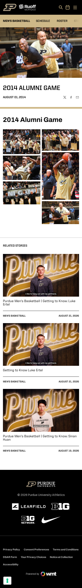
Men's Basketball (14, 316)
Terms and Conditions (66, 549)
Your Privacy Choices (33, 557)
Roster (62, 21)
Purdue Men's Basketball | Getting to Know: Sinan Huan (40, 438)
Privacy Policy (11, 549)
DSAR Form (10, 557)
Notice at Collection (61, 557)
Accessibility (11, 564)
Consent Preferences (36, 549)
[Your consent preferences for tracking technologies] (7, 581)
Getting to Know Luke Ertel (23, 370)
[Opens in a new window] (29, 506)
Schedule (43, 21)
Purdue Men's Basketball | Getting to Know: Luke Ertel (39, 303)
